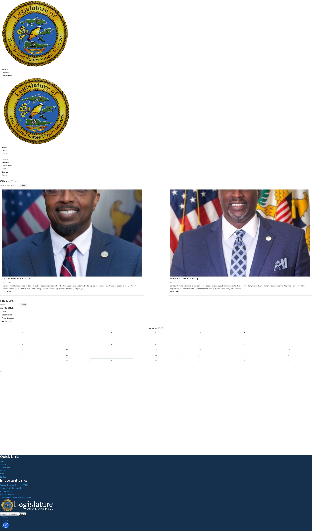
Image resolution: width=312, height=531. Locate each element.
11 (67, 350)
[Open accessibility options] (6, 525)
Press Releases (8, 318)
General (5, 69)
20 (156, 355)
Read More (6, 291)
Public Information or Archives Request (15, 497)
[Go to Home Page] (35, 66)
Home (2, 461)
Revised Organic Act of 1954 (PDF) (14, 485)
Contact (5, 153)
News (4, 311)
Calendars (6, 150)
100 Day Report (6, 491)
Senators (5, 72)
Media (4, 147)
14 (200, 350)
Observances (7, 315)
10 (22, 350)
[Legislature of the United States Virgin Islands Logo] (27, 511)
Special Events (7, 321)
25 (67, 361)
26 (111, 361)
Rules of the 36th (7, 494)
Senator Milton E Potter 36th (17, 278)
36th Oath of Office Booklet (11, 488)
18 (67, 355)
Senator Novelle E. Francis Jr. (184, 278)
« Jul (1, 371)
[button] (156, 169)
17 (22, 355)
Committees (7, 76)
